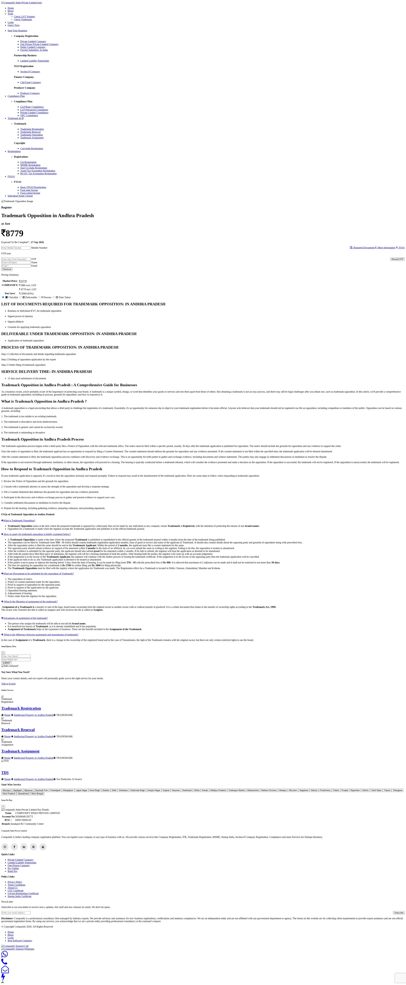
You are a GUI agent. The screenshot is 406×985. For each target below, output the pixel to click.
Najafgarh (17, 790)
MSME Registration (30, 165)
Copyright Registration (31, 148)
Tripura (387, 790)
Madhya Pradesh (218, 790)
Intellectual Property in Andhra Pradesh (33, 715)
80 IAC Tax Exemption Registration (38, 173)
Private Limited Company (33, 41)
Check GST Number (24, 16)
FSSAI (11, 176)
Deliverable (31, 297)
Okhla (197, 790)
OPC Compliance (29, 115)
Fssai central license (30, 193)
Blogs (10, 11)
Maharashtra (253, 790)
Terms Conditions (16, 884)
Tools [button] (10, 13)
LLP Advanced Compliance (34, 109)
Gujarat (166, 790)
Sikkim (365, 790)
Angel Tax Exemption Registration (37, 170)
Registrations (14, 151)
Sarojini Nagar (153, 790)
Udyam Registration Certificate (23, 893)
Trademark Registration (32, 129)
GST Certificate (15, 890)
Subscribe (398, 913)
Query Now (14, 25)
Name (34, 262)
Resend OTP (397, 259)
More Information (385, 247)
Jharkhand (187, 790)
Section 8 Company (30, 71)
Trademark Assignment (31, 137)
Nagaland (304, 790)
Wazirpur (7, 790)
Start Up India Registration (33, 167)
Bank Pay (12, 871)
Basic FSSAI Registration (33, 187)
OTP (33, 259)
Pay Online (13, 868)
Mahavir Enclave (269, 790)
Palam (336, 790)
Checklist (13, 297)
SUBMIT (6, 663)
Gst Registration (28, 162)
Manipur (283, 790)
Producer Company (30, 93)
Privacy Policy (15, 882)
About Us (12, 887)
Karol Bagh (95, 790)
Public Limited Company (33, 47)
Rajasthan (355, 790)
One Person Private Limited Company (39, 44)
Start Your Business (17, 30)
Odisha (314, 790)
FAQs (401, 247)
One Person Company (19, 865)
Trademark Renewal (30, 132)
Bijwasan (28, 790)
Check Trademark (23, 19)
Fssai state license (29, 190)
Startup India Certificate (19, 896)
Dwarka (105, 790)
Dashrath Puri (41, 790)
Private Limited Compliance (34, 112)
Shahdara (123, 790)
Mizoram (293, 790)
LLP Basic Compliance (32, 106)
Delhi (114, 790)
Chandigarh (55, 790)
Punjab (345, 790)
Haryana (176, 790)
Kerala (205, 790)
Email (34, 265)
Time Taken (64, 297)
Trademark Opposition (31, 134)
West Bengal (37, 793)
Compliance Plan (16, 96)
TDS (5, 773)
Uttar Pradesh (9, 793)
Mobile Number (39, 247)
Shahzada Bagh (137, 790)
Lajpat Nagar (81, 790)
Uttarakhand (23, 793)
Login (11, 22)
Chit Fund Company (30, 82)
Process (47, 297)
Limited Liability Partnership (34, 60)
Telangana (397, 790)
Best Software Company (20, 940)
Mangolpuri (68, 790)
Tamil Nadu (376, 790)
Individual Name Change (20, 195)
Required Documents (363, 247)
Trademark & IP (16, 118)
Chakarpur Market (237, 790)
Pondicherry (325, 790)
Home (11, 8)
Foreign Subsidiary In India (34, 50)
